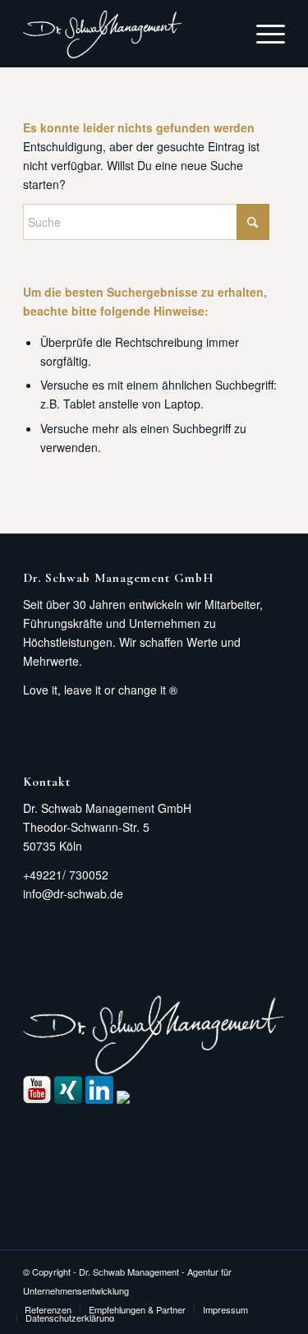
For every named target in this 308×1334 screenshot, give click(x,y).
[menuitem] (262, 34)
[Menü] (262, 34)
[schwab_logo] (127, 34)
